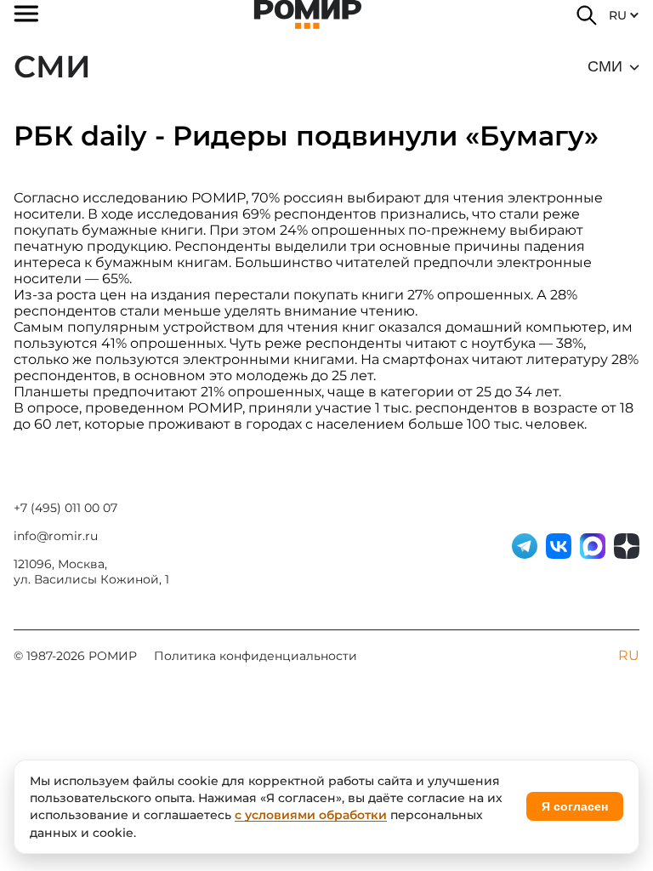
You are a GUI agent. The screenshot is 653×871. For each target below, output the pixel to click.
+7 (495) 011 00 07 (65, 507)
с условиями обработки (311, 815)
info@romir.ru (56, 536)
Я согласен (575, 806)
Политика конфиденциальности (255, 655)
